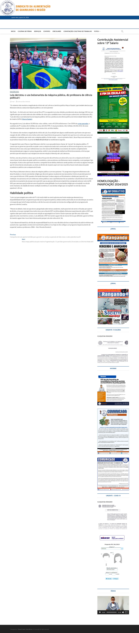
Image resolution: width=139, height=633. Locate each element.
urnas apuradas (83, 123)
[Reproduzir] (100, 612)
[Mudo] (123, 612)
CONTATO (46, 31)
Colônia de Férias (25, 31)
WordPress (29, 629)
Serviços (37, 31)
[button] (113, 605)
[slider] (112, 612)
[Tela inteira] (126, 612)
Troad (12, 101)
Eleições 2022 (14, 91)
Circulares (57, 31)
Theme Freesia (21, 629)
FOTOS (96, 31)
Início (13, 31)
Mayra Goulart (27, 119)
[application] (113, 605)
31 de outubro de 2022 (23, 101)
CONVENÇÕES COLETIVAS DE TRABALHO (77, 31)
